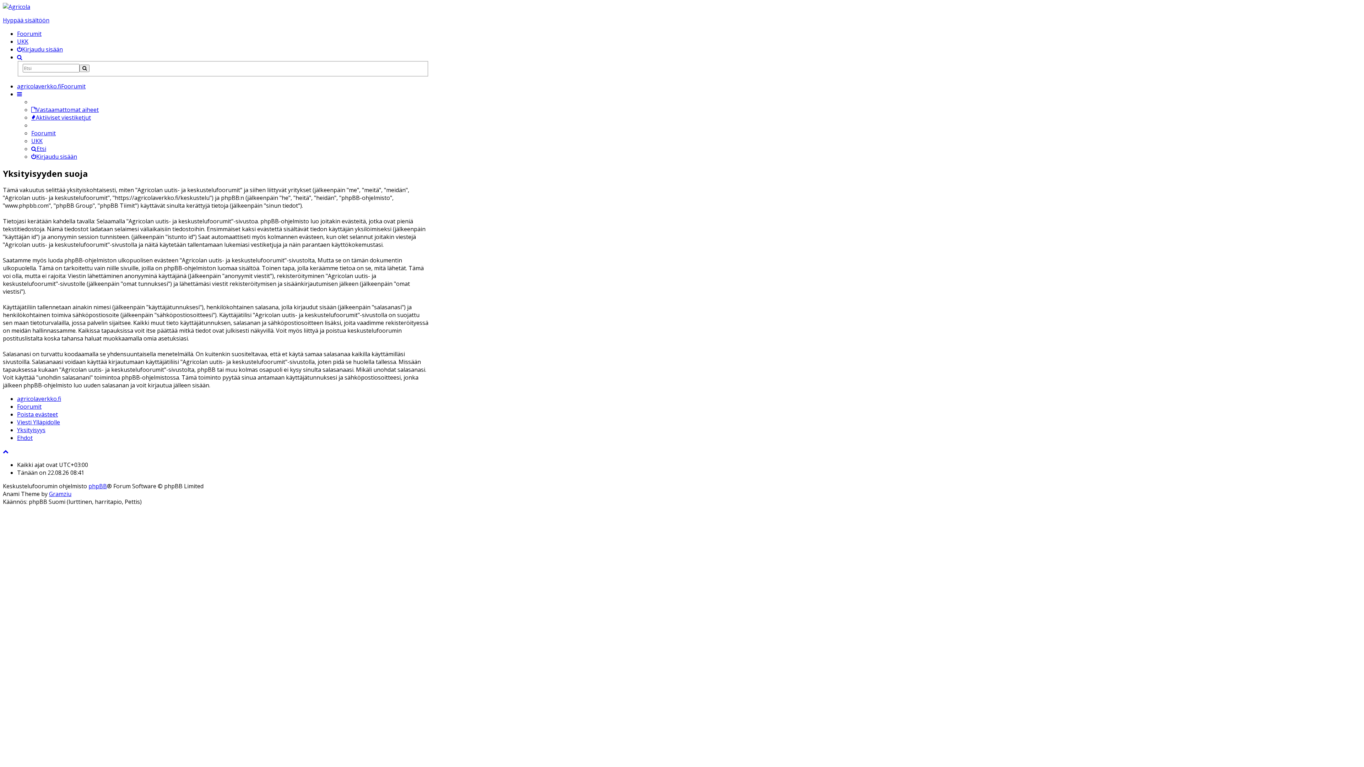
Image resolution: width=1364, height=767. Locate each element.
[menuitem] (40, 49)
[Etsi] (85, 68)
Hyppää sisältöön (26, 20)
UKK (22, 41)
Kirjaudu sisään (56, 157)
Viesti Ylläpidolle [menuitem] (38, 422)
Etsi (41, 149)
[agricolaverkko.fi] (16, 7)
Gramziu (60, 494)
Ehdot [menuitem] (25, 438)
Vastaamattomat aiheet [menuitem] (67, 110)
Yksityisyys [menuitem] (31, 430)
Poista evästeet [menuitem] (37, 414)
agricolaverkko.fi (39, 399)
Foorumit (29, 34)
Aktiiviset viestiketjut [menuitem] (63, 117)
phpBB (97, 486)
